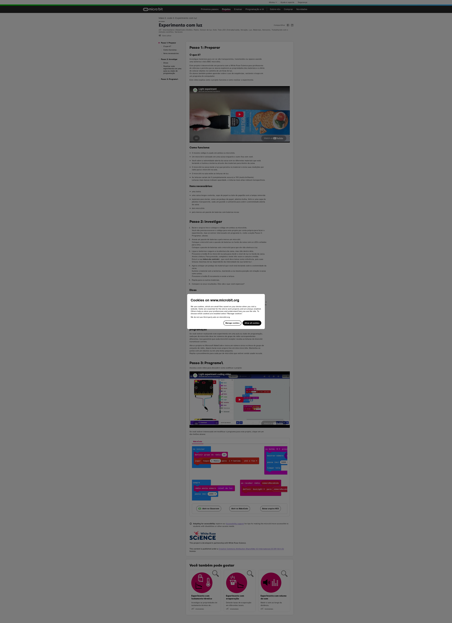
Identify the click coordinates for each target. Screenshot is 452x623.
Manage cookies (232, 323)
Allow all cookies (252, 323)
